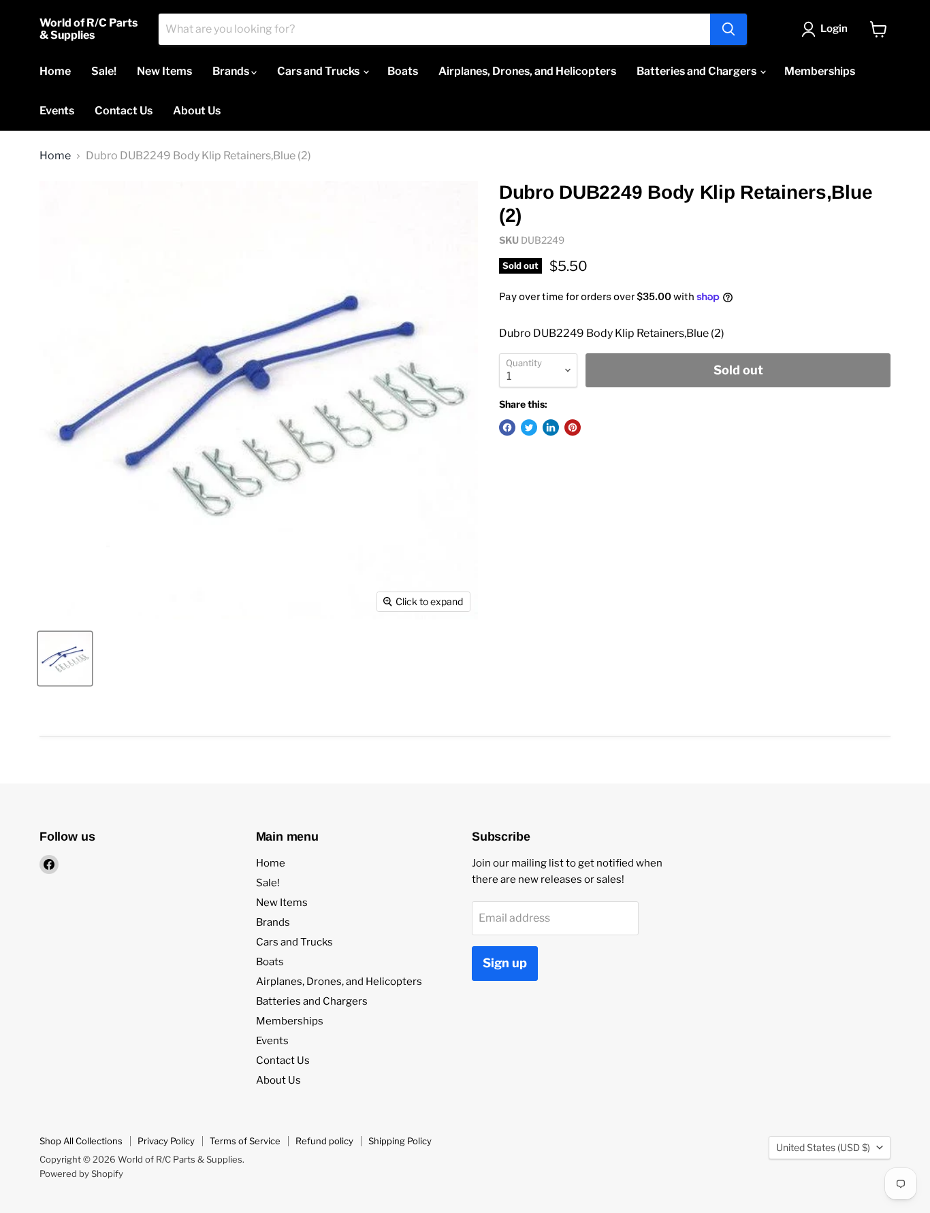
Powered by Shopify (81, 1173)
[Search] (728, 29)
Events (56, 110)
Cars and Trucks (319, 71)
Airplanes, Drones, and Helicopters (527, 71)
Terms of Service (245, 1140)
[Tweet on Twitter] (529, 427)
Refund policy (324, 1140)
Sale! (103, 71)
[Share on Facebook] (507, 427)
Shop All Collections (81, 1140)
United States (823, 1147)
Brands (231, 71)
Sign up (505, 963)
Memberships (819, 71)
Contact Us (124, 110)
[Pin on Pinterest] (572, 427)
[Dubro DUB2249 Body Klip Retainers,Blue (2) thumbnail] (65, 658)
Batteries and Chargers (697, 71)
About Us (197, 110)
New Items (164, 71)
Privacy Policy (166, 1140)
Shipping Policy (400, 1140)
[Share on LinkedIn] (551, 427)
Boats (402, 71)
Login (834, 28)
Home (55, 71)
